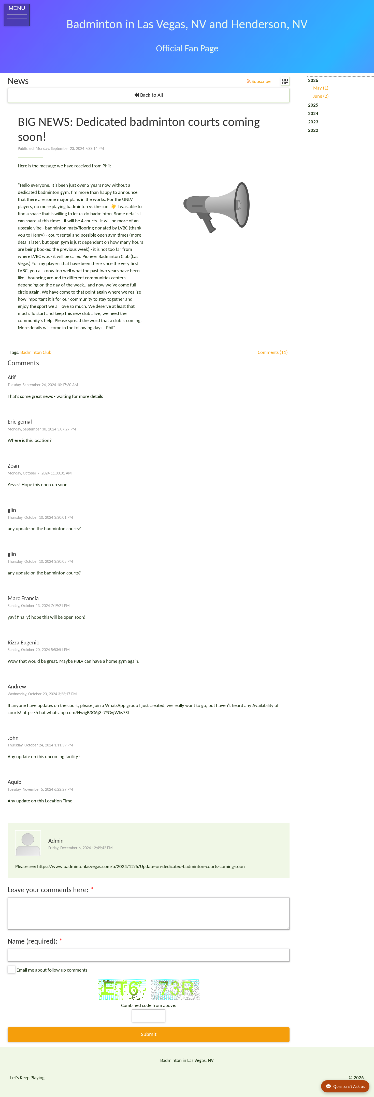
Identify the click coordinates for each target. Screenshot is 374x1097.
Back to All (151, 95)
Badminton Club (35, 352)
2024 (313, 113)
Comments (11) (273, 352)
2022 (313, 130)
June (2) (321, 96)
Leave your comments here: (49, 890)
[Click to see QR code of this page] (285, 81)
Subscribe (260, 81)
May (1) (320, 88)
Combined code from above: (148, 1005)
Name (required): (32, 941)
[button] (17, 15)
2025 (313, 105)
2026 (318, 88)
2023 (313, 122)
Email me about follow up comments (52, 970)
